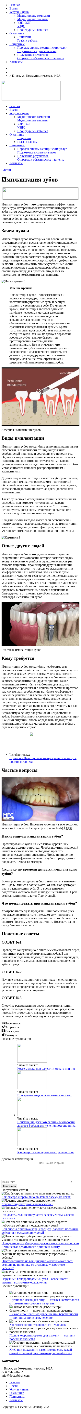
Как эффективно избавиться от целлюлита (37, 1324)
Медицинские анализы (32, 19)
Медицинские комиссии (33, 15)
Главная (14, 5)
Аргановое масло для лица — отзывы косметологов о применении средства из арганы (44, 1301)
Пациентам (17, 44)
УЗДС (21, 26)
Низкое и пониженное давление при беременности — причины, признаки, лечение (43, 1315)
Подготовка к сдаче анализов (36, 51)
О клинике (16, 33)
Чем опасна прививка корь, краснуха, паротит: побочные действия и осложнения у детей (40, 1230)
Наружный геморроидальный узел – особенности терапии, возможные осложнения (35, 1280)
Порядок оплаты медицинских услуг (42, 47)
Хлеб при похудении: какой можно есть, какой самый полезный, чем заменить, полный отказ (40, 1351)
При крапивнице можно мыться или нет (44, 1095)
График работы (27, 40)
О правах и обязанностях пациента (40, 58)
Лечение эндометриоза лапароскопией (27, 1204)
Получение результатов (33, 54)
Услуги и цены (19, 12)
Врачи (13, 8)
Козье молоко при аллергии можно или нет (46, 1068)
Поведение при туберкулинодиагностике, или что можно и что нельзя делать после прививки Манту (40, 1245)
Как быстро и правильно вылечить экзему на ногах (36, 1197)
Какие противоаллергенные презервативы (45, 1152)
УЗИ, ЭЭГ (24, 22)
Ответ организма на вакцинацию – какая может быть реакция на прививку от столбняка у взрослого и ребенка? (37, 1264)
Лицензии (24, 37)
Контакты (16, 61)
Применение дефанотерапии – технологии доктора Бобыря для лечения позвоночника (46, 1123)
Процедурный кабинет (32, 29)
